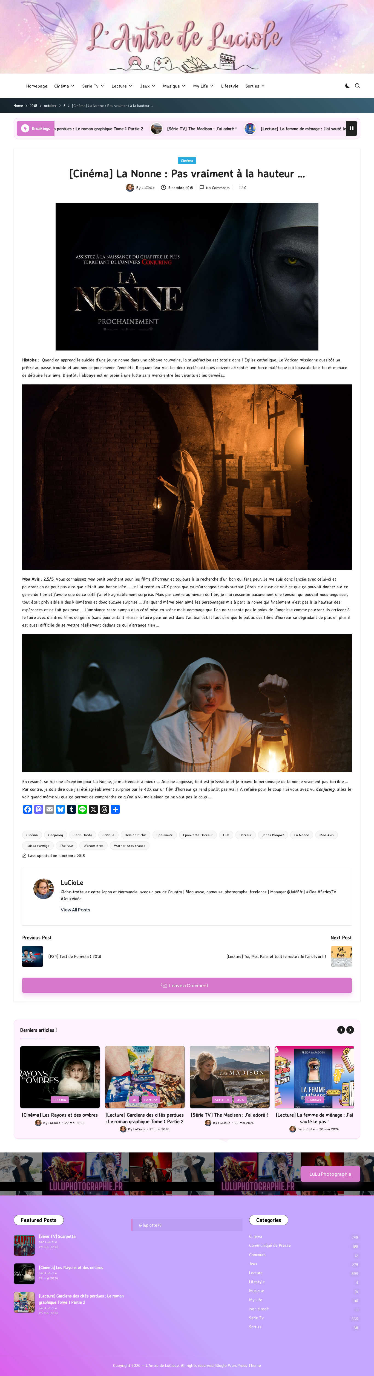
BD (49, 1099)
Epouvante (165, 835)
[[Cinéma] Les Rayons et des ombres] (24, 1274)
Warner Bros (93, 845)
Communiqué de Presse (270, 1245)
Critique (108, 835)
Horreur (246, 835)
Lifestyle (257, 1281)
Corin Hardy (82, 835)
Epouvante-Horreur (198, 835)
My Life (255, 1299)
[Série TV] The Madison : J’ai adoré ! (97, 128)
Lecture (65, 1099)
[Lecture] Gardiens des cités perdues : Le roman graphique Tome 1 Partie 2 (60, 1118)
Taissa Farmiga (38, 845)
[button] (75, 909)
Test (329, 1099)
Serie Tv (137, 1099)
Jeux (299, 1099)
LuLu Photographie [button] (330, 1174)
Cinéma (187, 160)
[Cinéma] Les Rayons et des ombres (71, 1267)
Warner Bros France (129, 845)
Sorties (255, 1326)
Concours (257, 1254)
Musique (256, 1290)
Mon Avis (327, 835)
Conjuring (55, 835)
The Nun (66, 845)
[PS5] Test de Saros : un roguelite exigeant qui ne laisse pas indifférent (314, 1118)
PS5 (314, 1099)
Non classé (259, 1308)
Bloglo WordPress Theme (238, 1365)
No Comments (218, 187)
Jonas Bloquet (273, 835)
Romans (229, 1099)
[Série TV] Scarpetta (57, 1236)
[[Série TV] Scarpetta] (24, 1245)
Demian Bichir (135, 835)
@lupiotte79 (150, 1225)
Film (226, 835)
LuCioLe (72, 882)
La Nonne (301, 835)
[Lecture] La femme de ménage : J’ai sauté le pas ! (204, 128)
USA (155, 1099)
